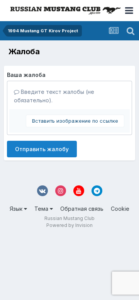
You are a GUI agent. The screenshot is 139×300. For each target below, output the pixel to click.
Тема (42, 208)
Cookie (120, 208)
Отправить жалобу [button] (42, 149)
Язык (17, 208)
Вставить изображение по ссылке (75, 121)
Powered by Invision (69, 225)
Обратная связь (81, 208)
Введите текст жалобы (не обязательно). (54, 95)
